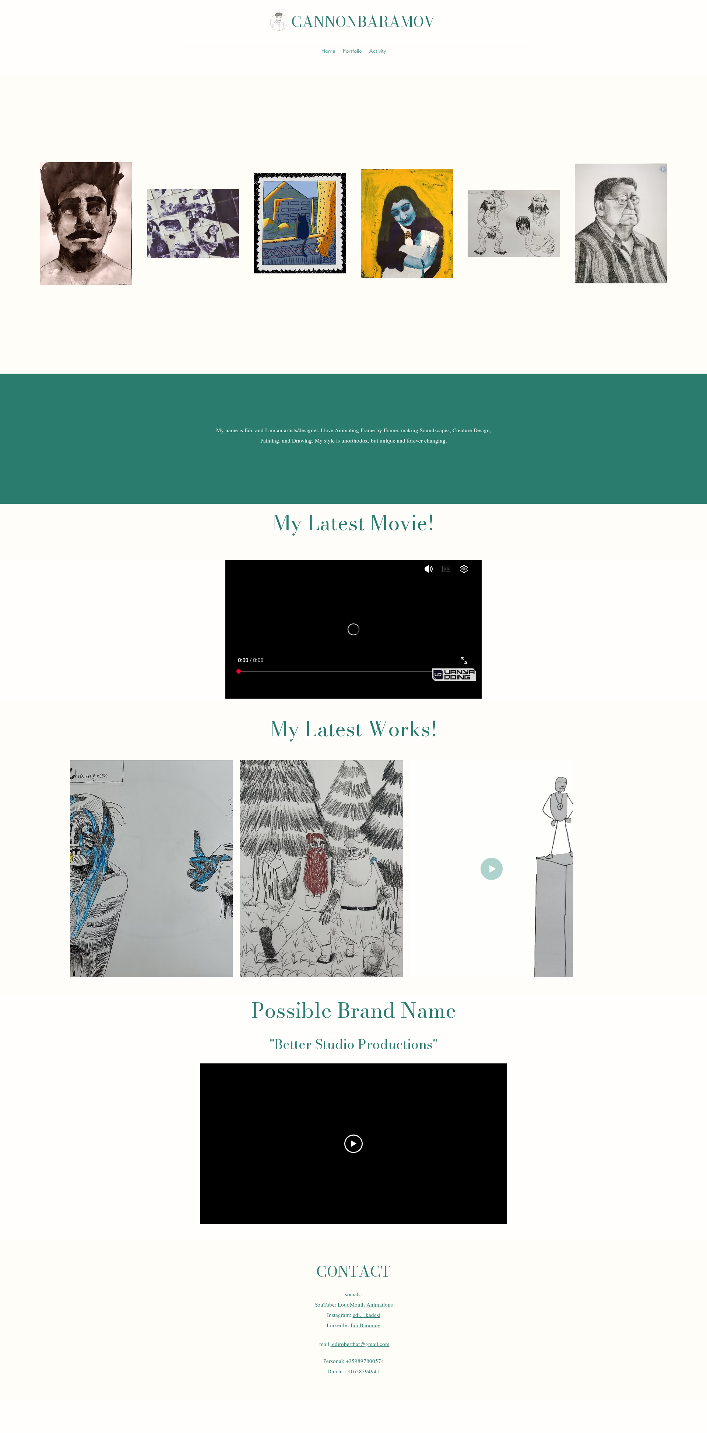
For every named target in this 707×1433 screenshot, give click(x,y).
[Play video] (353, 1144)
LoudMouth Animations (365, 1304)
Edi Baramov (365, 1325)
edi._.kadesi (366, 1314)
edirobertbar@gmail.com (360, 1344)
